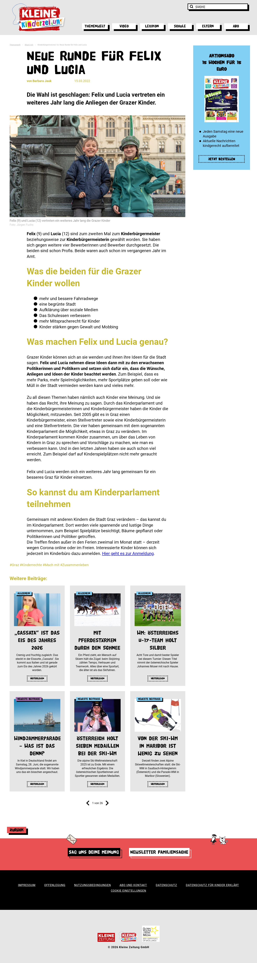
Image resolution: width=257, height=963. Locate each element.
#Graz (14, 565)
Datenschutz (166, 885)
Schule (180, 26)
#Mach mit (51, 565)
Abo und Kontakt (133, 885)
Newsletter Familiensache (159, 852)
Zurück (17, 830)
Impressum (26, 885)
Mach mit (29, 45)
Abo (236, 26)
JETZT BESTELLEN (221, 159)
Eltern (208, 26)
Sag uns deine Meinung (94, 852)
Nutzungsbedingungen (92, 885)
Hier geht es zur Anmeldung (128, 553)
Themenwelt (95, 26)
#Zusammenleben (74, 565)
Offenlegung (54, 885)
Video (124, 26)
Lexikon (152, 26)
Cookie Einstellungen (128, 890)
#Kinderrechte (31, 565)
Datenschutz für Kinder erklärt (212, 885)
